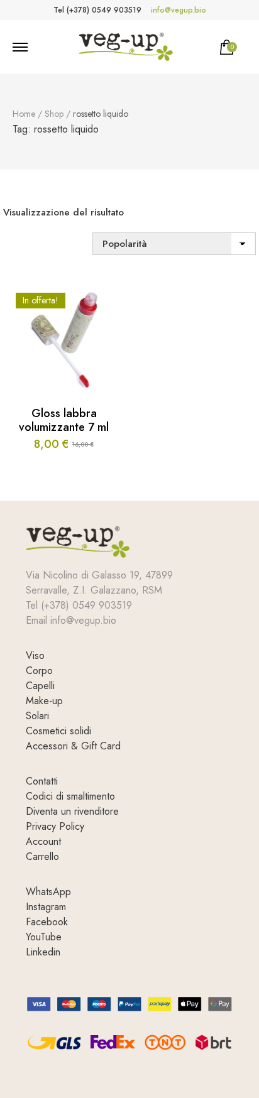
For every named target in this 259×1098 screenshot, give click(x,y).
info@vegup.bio (178, 10)
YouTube (44, 937)
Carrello (42, 856)
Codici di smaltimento (70, 796)
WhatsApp (48, 891)
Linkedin (43, 952)
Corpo (39, 670)
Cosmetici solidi (58, 731)
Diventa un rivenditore (72, 811)
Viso (35, 655)
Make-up (44, 700)
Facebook (47, 922)
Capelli (40, 685)
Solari (37, 716)
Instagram (46, 907)
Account (43, 841)
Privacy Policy (55, 826)
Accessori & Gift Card (73, 746)
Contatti (42, 781)
